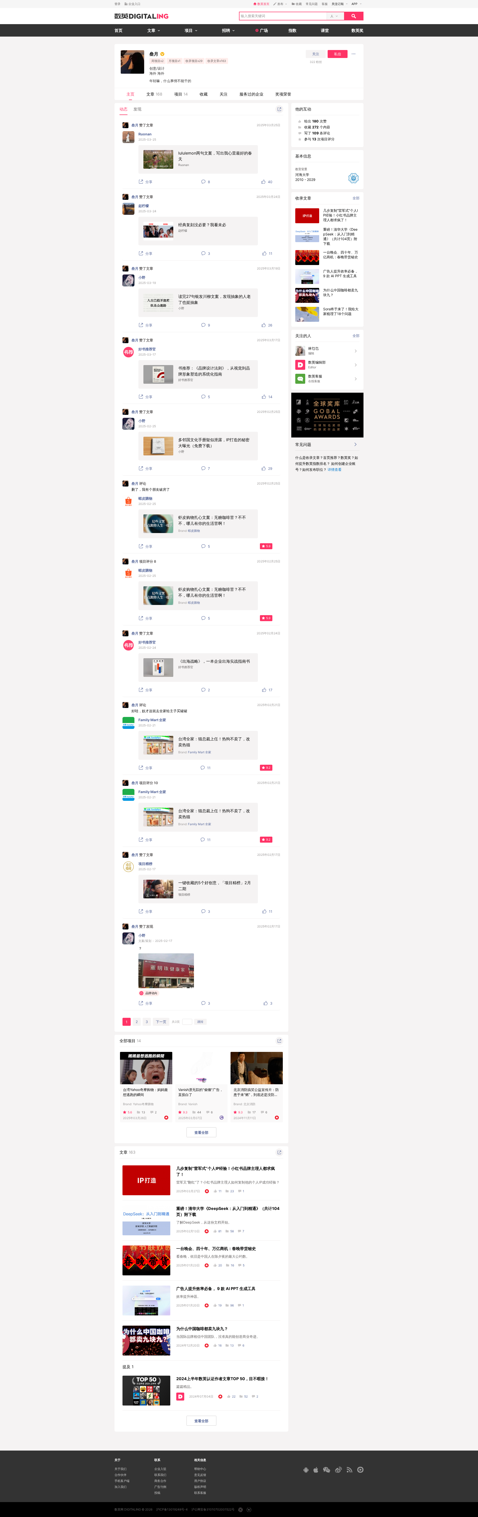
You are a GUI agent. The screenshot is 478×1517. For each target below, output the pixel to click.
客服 (325, 4)
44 (199, 1112)
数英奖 (357, 30)
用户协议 (200, 1481)
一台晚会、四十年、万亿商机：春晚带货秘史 (216, 1248)
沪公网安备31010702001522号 (213, 1509)
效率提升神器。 (188, 1296)
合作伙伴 (120, 1475)
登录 (117, 4)
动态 (123, 109)
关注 (315, 54)
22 (234, 1396)
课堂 (325, 30)
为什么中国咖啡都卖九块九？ (202, 1328)
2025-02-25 (147, 426)
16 (232, 1265)
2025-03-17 (147, 354)
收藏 (204, 94)
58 (232, 1231)
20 (220, 1265)
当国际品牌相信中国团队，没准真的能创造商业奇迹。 (218, 1336)
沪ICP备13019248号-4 (172, 1509)
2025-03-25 (147, 139)
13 (143, 1112)
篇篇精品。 (185, 1386)
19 (220, 1305)
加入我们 (120, 1487)
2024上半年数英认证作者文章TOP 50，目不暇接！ (222, 1378)
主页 (130, 94)
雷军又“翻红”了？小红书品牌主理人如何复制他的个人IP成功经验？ (228, 1182)
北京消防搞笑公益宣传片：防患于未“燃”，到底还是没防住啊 (256, 1094)
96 (232, 1305)
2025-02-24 (147, 648)
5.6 (130, 1112)
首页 (118, 30)
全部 (356, 198)
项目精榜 (145, 864)
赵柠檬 (143, 206)
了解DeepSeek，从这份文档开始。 (204, 1222)
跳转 (200, 1022)
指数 (293, 30)
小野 (141, 277)
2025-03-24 (147, 211)
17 (254, 1112)
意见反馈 (200, 1475)
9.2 (268, 767)
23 (232, 1191)
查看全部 (201, 1132)
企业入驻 (160, 1469)
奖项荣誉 (283, 94)
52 (246, 1396)
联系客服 (200, 1493)
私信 (337, 54)
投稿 (157, 1493)
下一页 (161, 1022)
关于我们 (120, 1469)
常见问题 (312, 4)
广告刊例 (160, 1487)
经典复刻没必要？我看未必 (202, 224)
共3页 (176, 1022)
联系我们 (160, 1475)
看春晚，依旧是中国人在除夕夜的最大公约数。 (212, 1256)
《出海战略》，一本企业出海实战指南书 (214, 661)
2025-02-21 (147, 725)
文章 (154, 94)
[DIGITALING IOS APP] (315, 1470)
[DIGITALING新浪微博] (338, 1470)
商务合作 (160, 1481)
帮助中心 (200, 1469)
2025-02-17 (147, 869)
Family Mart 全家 (152, 720)
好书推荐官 (147, 349)
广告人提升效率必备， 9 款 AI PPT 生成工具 (215, 1288)
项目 (181, 94)
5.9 (268, 546)
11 (220, 1191)
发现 (137, 109)
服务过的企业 (251, 94)
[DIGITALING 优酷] (360, 1470)
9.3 (185, 1112)
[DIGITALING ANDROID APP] (305, 1470)
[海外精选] (222, 1117)
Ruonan (145, 134)
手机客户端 (122, 1481)
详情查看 (335, 469)
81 (220, 1231)
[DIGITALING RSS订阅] (349, 1469)
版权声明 (200, 1487)
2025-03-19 (147, 283)
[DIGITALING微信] (326, 1470)
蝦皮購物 (145, 498)
